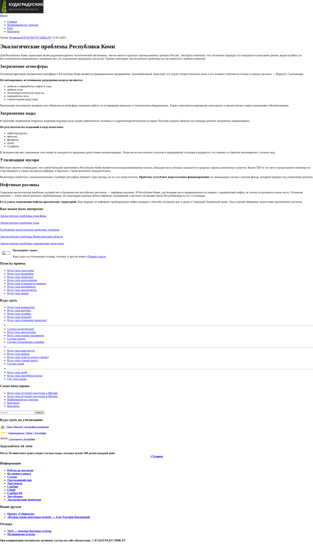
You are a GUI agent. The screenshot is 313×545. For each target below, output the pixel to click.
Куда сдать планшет (19, 316)
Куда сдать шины (17, 293)
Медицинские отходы (21, 534)
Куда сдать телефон (19, 313)
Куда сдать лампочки (20, 276)
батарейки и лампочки (27, 426)
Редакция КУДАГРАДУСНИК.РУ (30, 37)
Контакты (13, 31)
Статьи (12, 476)
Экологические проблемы (24, 499)
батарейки (35, 433)
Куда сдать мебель (18, 353)
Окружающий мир (19, 480)
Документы (14, 483)
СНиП (11, 489)
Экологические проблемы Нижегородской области (31, 236)
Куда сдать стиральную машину (27, 283)
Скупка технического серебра (25, 341)
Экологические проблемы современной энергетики (32, 243)
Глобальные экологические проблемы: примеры (29, 229)
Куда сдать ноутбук (19, 310)
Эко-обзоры (15, 496)
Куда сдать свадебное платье (24, 375)
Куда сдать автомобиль (21, 286)
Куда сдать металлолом (21, 332)
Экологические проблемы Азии (19, 222)
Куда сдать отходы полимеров (25, 335)
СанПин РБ (14, 493)
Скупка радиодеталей (20, 328)
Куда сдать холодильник (22, 280)
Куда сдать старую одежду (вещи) (28, 357)
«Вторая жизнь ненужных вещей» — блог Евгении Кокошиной (48, 517)
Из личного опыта (19, 473)
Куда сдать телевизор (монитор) (27, 320)
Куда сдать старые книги (22, 360)
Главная (12, 21)
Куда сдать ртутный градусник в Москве (32, 393)
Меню (4, 15)
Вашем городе (97, 256)
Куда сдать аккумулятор (22, 290)
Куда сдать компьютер (21, 307)
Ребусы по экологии (20, 470)
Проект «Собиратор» (21, 513)
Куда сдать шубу (17, 372)
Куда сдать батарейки (20, 273)
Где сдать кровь (16, 378)
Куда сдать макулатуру (21, 350)
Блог (10, 28)
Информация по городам (22, 24)
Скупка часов (15, 363)
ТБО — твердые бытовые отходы (29, 531)
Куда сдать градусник (20, 270)
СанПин (12, 486)
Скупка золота (16, 338)
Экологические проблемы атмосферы (23, 215)
